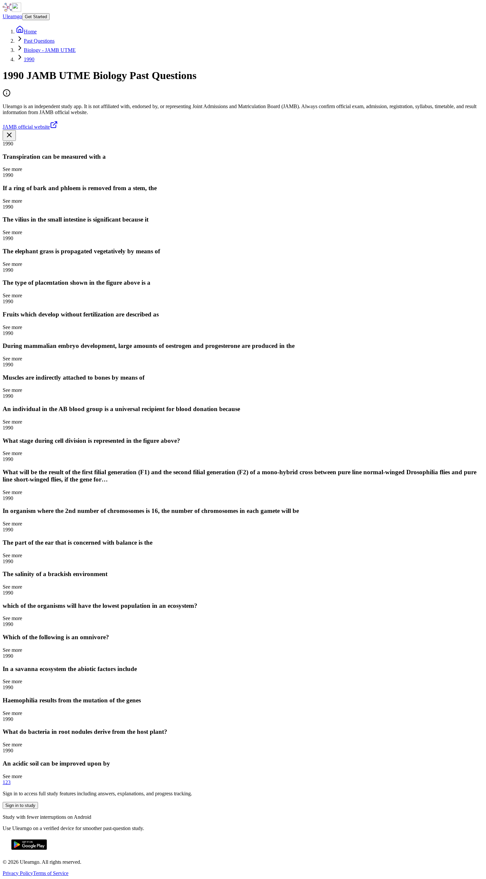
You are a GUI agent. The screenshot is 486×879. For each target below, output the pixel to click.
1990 (29, 59)
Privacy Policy (18, 873)
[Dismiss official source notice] (9, 135)
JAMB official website (26, 127)
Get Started (36, 16)
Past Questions (39, 41)
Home (30, 31)
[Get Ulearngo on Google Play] (29, 851)
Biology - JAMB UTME (50, 50)
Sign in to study (20, 805)
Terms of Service (50, 873)
